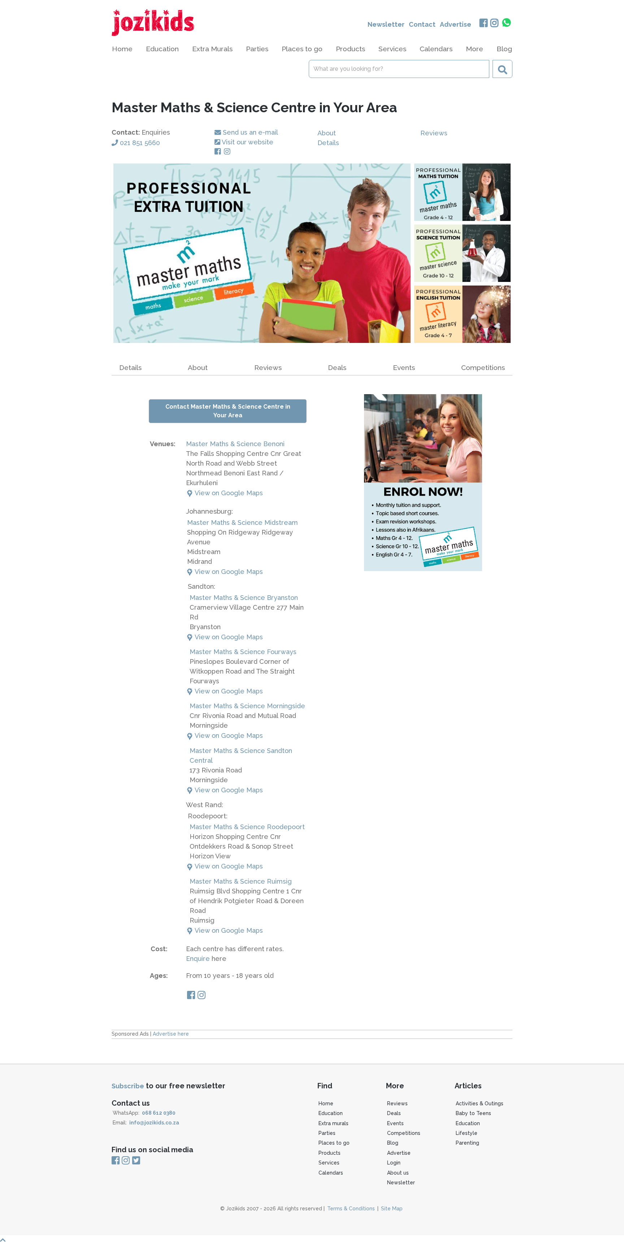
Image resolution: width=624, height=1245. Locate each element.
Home (122, 49)
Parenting (467, 1143)
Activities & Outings (479, 1103)
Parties (326, 1133)
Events (404, 367)
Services (328, 1163)
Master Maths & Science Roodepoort (247, 827)
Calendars (436, 49)
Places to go (334, 1143)
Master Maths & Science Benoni (235, 444)
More (474, 49)
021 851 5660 (140, 143)
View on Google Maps (228, 493)
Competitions (483, 367)
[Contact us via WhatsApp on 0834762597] (506, 23)
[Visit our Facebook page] (219, 152)
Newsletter (386, 24)
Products (329, 1153)
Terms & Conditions (351, 1208)
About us (398, 1173)
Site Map (392, 1208)
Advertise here (171, 1034)
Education (330, 1113)
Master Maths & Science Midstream (242, 522)
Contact (422, 24)
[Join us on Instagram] (494, 23)
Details (328, 143)
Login (393, 1163)
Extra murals (333, 1123)
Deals (337, 367)
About (326, 133)
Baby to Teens (473, 1113)
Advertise (455, 24)
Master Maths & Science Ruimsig (241, 881)
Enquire (198, 958)
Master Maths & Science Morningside (247, 706)
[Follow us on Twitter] (136, 1161)
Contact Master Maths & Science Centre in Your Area (227, 411)
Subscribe (128, 1086)
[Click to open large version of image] (262, 253)
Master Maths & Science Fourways (243, 652)
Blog (504, 49)
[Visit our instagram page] (201, 996)
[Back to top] (312, 1240)
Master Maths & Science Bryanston (244, 597)
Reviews (433, 133)
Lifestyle (466, 1133)
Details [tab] (130, 367)
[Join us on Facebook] (483, 23)
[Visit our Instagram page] (228, 152)
